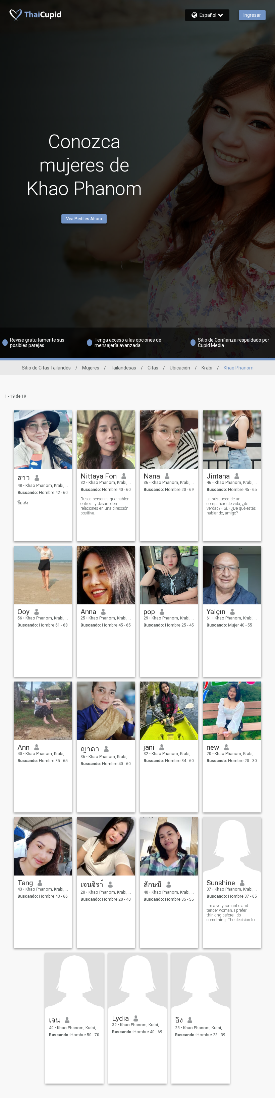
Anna (88, 612)
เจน (54, 1020)
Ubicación (180, 367)
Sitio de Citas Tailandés (46, 367)
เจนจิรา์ (91, 885)
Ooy (23, 612)
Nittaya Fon (98, 476)
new (213, 747)
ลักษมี (153, 885)
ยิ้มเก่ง (22, 503)
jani (149, 747)
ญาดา (89, 749)
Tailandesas (123, 367)
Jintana (218, 476)
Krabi (207, 367)
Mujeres (90, 367)
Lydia (120, 1018)
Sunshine (221, 883)
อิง (179, 1020)
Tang (25, 883)
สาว (23, 478)
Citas (153, 367)
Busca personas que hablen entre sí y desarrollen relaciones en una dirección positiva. (104, 506)
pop (149, 612)
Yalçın (216, 612)
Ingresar (252, 15)
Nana (152, 476)
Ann (23, 747)
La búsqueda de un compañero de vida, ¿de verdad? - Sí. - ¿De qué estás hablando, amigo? (231, 506)
